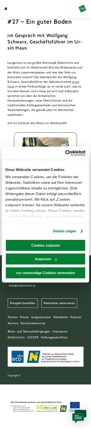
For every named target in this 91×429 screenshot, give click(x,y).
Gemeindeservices (33, 323)
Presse (24, 317)
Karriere (13, 323)
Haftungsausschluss (54, 337)
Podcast (75, 317)
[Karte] (13, 9)
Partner (13, 317)
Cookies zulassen (45, 245)
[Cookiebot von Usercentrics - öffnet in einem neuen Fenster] (65, 153)
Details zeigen (64, 231)
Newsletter (60, 317)
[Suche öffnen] (20, 9)
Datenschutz (16, 337)
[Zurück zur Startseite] (82, 9)
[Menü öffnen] (6, 9)
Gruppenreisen (41, 317)
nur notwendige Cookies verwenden (45, 273)
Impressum (60, 331)
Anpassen (43, 259)
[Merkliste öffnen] (16, 9)
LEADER (32, 337)
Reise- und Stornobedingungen (29, 331)
